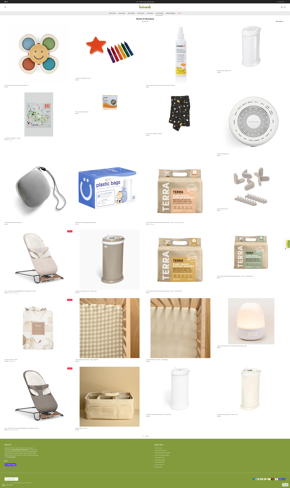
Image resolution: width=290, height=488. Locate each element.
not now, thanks (145, 253)
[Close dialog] (159, 229)
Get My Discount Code (145, 249)
